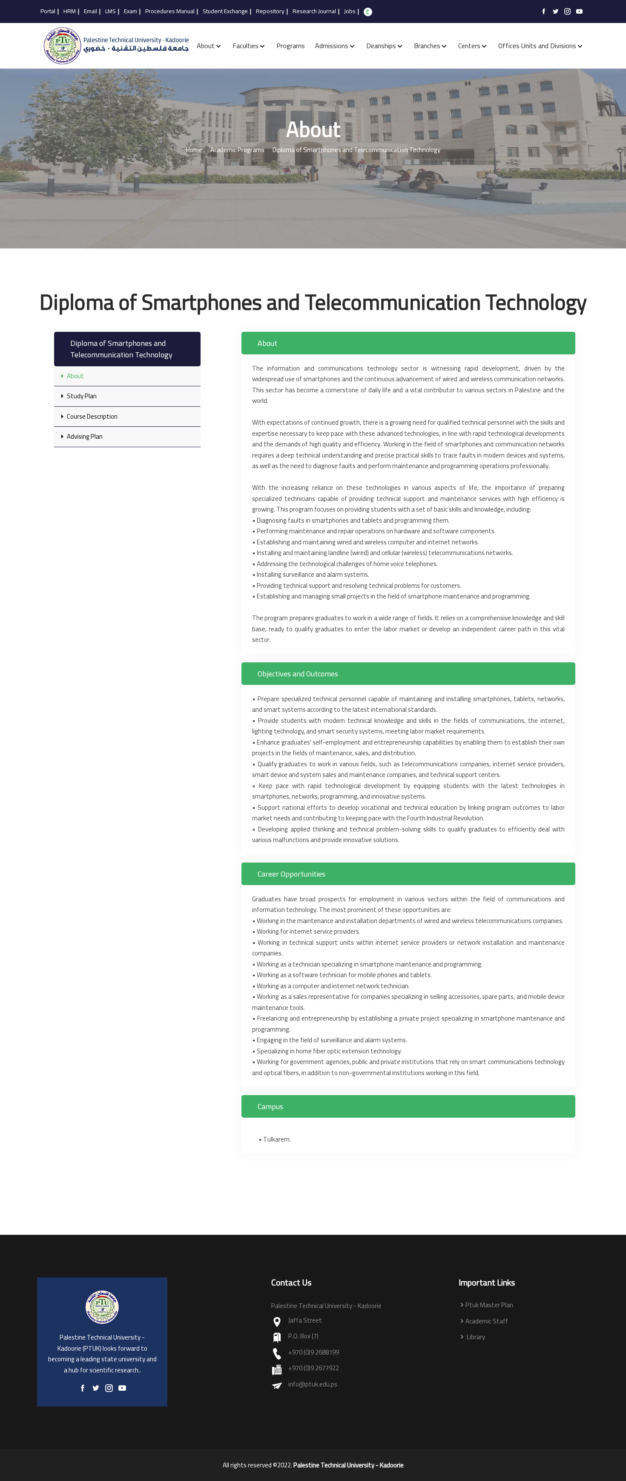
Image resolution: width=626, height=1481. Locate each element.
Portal (47, 11)
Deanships (381, 45)
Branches (427, 45)
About (206, 45)
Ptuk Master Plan (489, 1305)
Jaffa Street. (305, 1321)
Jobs (350, 11)
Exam (130, 11)
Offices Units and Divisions (537, 45)
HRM (69, 11)
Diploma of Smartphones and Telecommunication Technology (356, 150)
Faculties (245, 45)
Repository (270, 11)
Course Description (92, 416)
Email (90, 11)
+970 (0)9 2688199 (313, 1352)
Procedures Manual (170, 11)
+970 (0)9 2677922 (313, 1368)
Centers (469, 45)
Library (475, 1337)
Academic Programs (237, 150)
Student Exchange (225, 11)
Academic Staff (486, 1321)
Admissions (331, 45)
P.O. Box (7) (303, 1336)
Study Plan (81, 396)
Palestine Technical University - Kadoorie (348, 1465)
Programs (290, 45)
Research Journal (314, 11)
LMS (110, 11)
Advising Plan (84, 436)
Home (194, 150)
